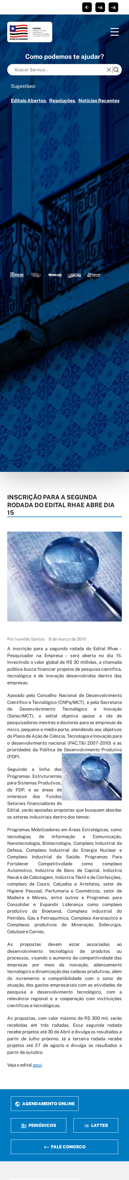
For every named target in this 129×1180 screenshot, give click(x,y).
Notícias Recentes (98, 100)
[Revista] (55, 275)
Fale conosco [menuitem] (68, 1146)
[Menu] (114, 32)
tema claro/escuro (87, 7)
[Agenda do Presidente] (93, 275)
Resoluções (62, 100)
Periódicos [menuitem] (42, 1125)
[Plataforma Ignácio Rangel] (36, 275)
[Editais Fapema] (74, 275)
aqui (37, 1064)
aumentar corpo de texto (100, 7)
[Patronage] (16, 275)
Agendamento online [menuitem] (48, 1103)
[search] (116, 69)
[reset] (108, 69)
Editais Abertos (28, 100)
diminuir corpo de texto (113, 7)
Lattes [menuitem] (99, 1125)
